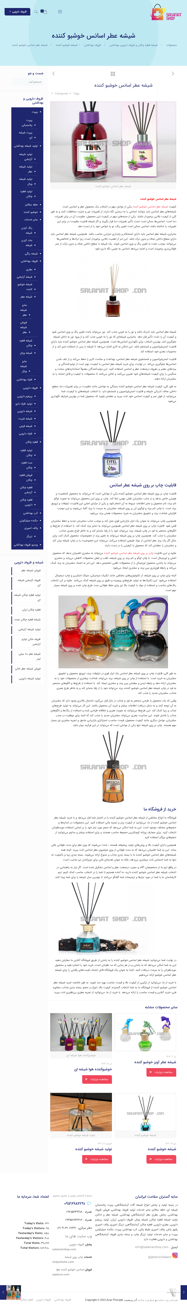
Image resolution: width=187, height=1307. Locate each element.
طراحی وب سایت (167, 1299)
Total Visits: (32, 1243)
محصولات (171, 45)
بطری (29, 269)
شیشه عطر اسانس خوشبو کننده (151, 207)
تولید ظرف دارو (24, 404)
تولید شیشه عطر (25, 169)
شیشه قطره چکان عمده (27, 619)
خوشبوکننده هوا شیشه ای (93, 1069)
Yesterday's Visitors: (30, 1238)
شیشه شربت (25, 419)
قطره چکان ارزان (31, 610)
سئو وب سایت (146, 1299)
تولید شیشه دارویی (30, 678)
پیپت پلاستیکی (27, 122)
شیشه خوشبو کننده (66, 45)
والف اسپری (31, 528)
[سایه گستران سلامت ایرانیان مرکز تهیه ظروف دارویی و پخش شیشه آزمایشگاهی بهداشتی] (166, 12)
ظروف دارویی (19, 11)
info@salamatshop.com (151, 1247)
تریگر (29, 536)
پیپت (35, 112)
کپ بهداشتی (30, 513)
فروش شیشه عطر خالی (28, 669)
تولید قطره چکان (26, 194)
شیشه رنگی (31, 253)
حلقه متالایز (31, 205)
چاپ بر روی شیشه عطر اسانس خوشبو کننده (128, 553)
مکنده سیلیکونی (29, 520)
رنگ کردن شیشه (26, 230)
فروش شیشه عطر (23, 327)
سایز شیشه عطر (23, 310)
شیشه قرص (25, 426)
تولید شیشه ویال (25, 181)
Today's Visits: (34, 1223)
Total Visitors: (30, 1248)
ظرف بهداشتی (24, 379)
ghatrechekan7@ (159, 1257)
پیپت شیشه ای (25, 135)
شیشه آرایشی (24, 277)
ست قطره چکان (26, 465)
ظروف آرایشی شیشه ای (29, 582)
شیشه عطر (26, 297)
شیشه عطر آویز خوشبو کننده (155, 1062)
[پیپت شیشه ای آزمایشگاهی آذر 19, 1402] (184, 1292)
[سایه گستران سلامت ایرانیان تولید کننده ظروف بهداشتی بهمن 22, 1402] (3, 1292)
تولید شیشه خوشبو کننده (93, 1149)
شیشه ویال (26, 353)
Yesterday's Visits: (31, 1233)
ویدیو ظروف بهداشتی (26, 545)
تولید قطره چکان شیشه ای (27, 597)
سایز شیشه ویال (23, 366)
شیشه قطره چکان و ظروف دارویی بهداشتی (133, 45)
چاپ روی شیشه (74, 1257)
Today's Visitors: (34, 1228)
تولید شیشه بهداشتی (26, 146)
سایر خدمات (31, 219)
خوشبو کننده (31, 212)
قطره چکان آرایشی (26, 490)
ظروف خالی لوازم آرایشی (31, 641)
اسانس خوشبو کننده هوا (70, 1270)
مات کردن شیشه (26, 242)
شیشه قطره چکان (26, 343)
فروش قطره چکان (26, 477)
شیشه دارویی (24, 411)
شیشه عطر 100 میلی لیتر (30, 656)
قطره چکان (32, 442)
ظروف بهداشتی (92, 45)
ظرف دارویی (25, 433)
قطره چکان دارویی (26, 502)
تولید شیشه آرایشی (25, 156)
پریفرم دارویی (24, 396)
